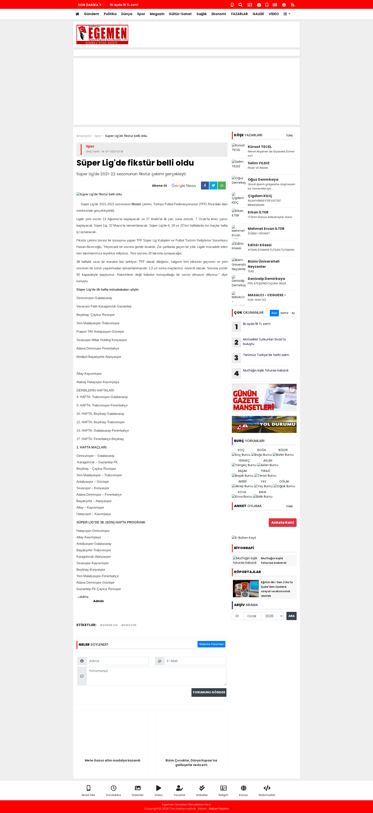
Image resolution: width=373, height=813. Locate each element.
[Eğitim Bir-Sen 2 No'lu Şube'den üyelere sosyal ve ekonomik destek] (246, 588)
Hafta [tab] (284, 313)
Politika (110, 14)
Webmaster (267, 795)
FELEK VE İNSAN (258, 168)
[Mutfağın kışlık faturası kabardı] (246, 560)
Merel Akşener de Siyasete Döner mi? (271, 153)
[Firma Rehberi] (259, 4)
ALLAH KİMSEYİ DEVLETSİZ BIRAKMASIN (264, 203)
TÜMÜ (289, 135)
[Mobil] (232, 4)
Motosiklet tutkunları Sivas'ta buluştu (260, 342)
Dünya (126, 14)
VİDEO (274, 14)
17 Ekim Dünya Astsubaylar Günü (270, 217)
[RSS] (293, 4)
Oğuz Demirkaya (263, 179)
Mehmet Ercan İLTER (266, 228)
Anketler (202, 795)
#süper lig (109, 625)
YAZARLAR (239, 14)
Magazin (157, 14)
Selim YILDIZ (259, 163)
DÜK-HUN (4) (257, 300)
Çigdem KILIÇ (260, 195)
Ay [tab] (293, 313)
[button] (287, 14)
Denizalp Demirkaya (266, 278)
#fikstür (128, 625)
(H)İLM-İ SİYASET (259, 233)
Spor (141, 14)
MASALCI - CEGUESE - (267, 295)
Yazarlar (179, 795)
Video (159, 795)
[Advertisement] (218, 34)
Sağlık (201, 14)
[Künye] (284, 4)
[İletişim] (249, 4)
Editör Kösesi (260, 245)
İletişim (223, 795)
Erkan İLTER (258, 212)
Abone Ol (159, 185)
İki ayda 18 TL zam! (124, 5)
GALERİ (258, 14)
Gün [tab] (274, 313)
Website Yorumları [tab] (211, 644)
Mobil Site (88, 795)
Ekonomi (219, 14)
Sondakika (113, 795)
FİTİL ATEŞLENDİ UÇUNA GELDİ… (268, 283)
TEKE (251, 271)
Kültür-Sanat (180, 14)
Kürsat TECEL (260, 146)
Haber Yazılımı (219, 809)
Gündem (91, 14)
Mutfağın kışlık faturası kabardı (261, 373)
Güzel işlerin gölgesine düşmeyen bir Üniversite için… (271, 186)
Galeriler (138, 795)
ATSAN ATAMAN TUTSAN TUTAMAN (271, 250)
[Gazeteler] (274, 4)
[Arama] (240, 4)
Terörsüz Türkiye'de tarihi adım (261, 358)
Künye (243, 795)
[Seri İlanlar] (266, 4)
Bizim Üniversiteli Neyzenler (264, 264)
